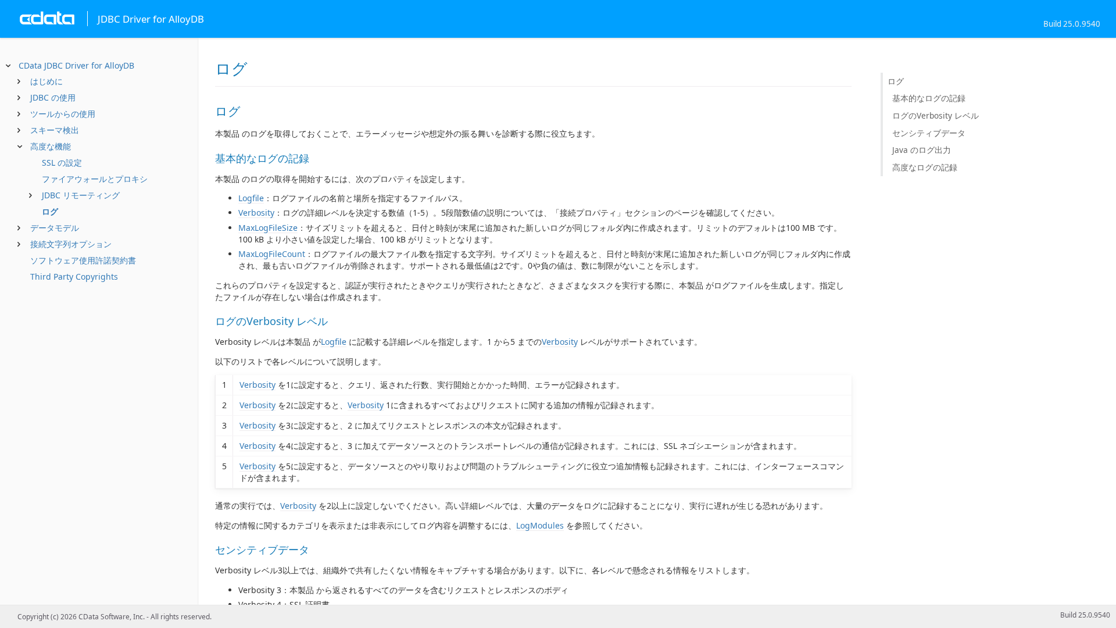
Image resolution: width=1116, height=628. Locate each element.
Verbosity (256, 212)
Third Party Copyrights (74, 276)
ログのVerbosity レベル (935, 115)
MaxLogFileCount (271, 253)
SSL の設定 (62, 162)
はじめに (46, 81)
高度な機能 (50, 146)
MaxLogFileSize (268, 227)
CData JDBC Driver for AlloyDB (76, 65)
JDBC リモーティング (81, 195)
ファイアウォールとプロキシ (95, 178)
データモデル (54, 227)
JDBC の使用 (53, 97)
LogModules (540, 525)
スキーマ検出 (54, 129)
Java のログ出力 (921, 149)
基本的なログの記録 (928, 98)
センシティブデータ (928, 132)
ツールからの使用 (62, 113)
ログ (50, 211)
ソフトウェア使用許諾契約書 (83, 260)
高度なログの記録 (924, 167)
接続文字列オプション (71, 243)
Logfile (251, 198)
